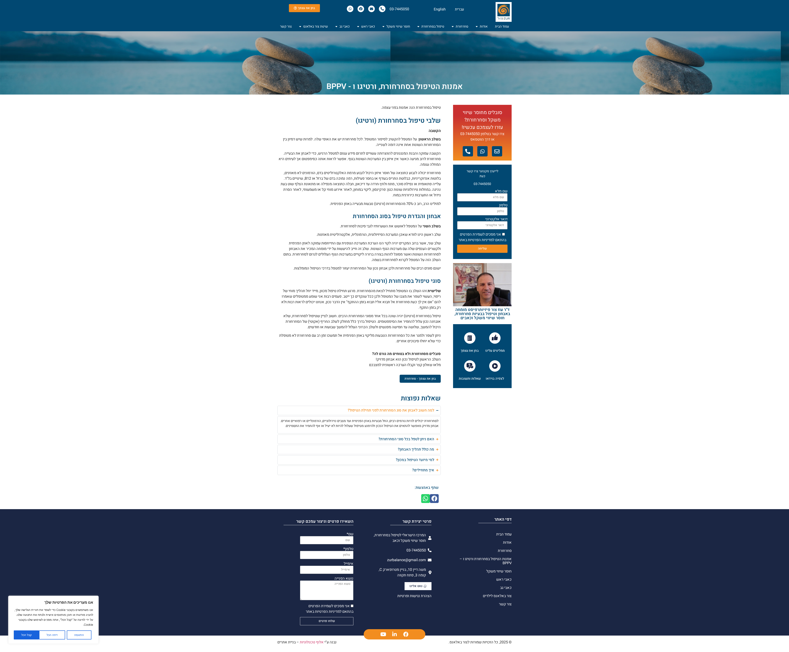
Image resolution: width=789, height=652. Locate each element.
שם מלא (501, 191)
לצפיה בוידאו (495, 378)
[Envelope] (371, 9)
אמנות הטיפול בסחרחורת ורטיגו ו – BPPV (486, 561)
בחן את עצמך (470, 350)
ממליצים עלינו (495, 350)
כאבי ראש (368, 26)
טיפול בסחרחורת (432, 26)
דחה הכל (52, 635)
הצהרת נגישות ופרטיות (414, 596)
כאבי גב (344, 26)
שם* (350, 534)
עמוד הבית (502, 26)
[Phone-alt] (382, 9)
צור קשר (286, 26)
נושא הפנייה (344, 578)
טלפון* (348, 549)
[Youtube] (383, 634)
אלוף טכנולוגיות (312, 642)
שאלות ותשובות (470, 378)
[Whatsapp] (350, 9)
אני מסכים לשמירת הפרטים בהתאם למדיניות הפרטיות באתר (482, 237)
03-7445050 (399, 9)
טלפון (503, 205)
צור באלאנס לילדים (497, 596)
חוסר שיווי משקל (398, 26)
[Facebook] (361, 9)
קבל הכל (26, 635)
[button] (434, 498)
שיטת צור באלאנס (315, 26)
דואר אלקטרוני (496, 219)
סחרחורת (462, 26)
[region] (53, 620)
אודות (484, 26)
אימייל (348, 564)
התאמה (79, 635)
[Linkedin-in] (394, 634)
